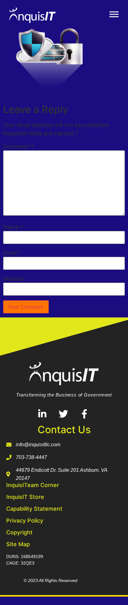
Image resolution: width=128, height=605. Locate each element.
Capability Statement (34, 508)
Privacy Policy (24, 520)
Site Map (18, 544)
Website (13, 279)
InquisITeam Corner (32, 485)
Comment (18, 146)
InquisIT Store (25, 497)
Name (13, 227)
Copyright (19, 532)
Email (12, 253)
